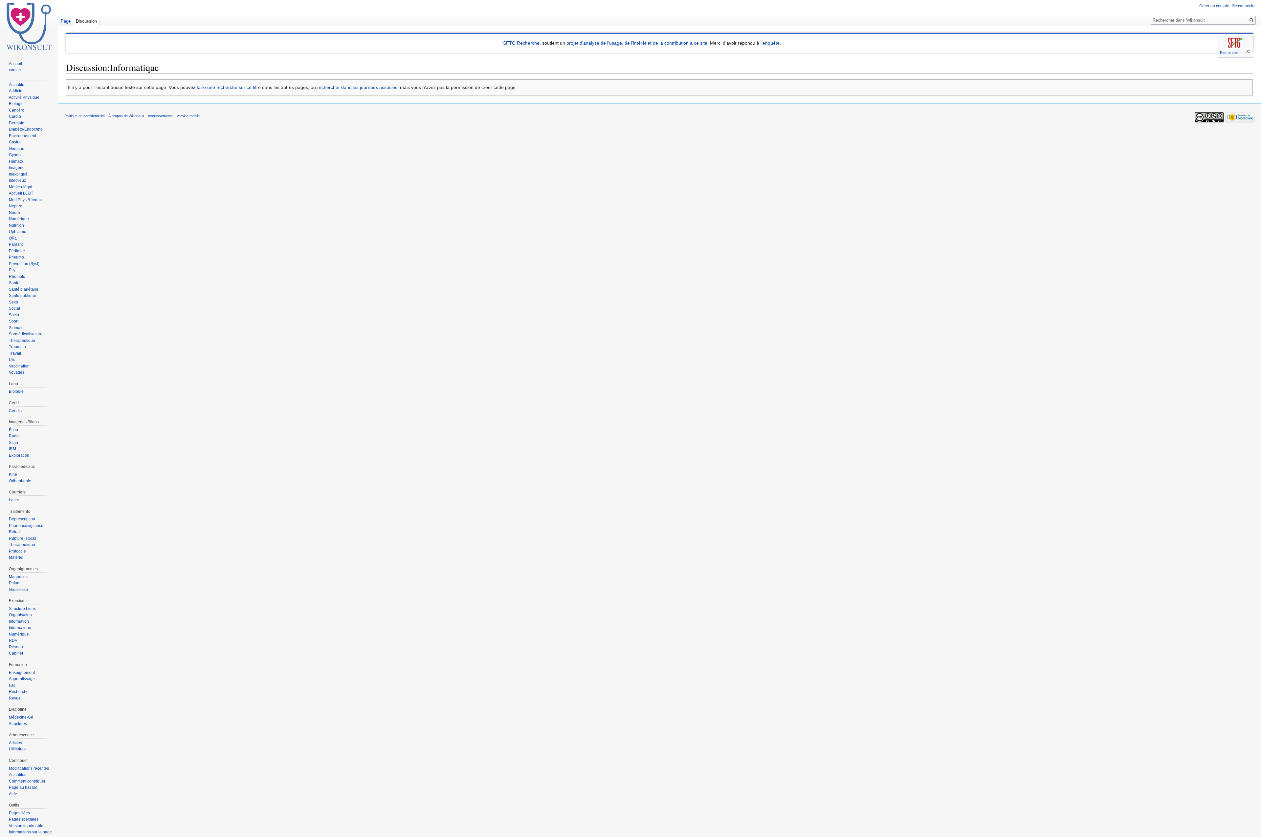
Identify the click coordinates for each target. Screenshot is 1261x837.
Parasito (16, 244)
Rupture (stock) (22, 538)
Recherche (1229, 52)
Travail (15, 353)
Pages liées (19, 813)
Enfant (14, 583)
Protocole (17, 551)
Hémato (16, 161)
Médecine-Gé (21, 717)
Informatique (20, 627)
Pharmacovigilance (26, 525)
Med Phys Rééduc (25, 200)
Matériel (16, 557)
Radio (14, 436)
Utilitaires (17, 749)
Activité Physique (24, 97)
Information (19, 621)
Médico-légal (20, 187)
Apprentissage (22, 679)
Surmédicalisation (25, 334)
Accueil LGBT (21, 193)
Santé (14, 283)
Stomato (16, 327)
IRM (12, 449)
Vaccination (19, 366)
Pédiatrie (17, 251)
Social (14, 308)
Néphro (15, 206)
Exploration (19, 455)
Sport (13, 321)
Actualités (17, 774)
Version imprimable (26, 826)
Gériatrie (16, 148)
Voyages (16, 372)
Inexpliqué (18, 174)
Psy (12, 270)
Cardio (15, 116)
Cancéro (16, 110)
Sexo (13, 302)
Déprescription (22, 519)
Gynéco (16, 155)
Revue (15, 698)
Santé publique (22, 295)
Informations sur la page (30, 832)
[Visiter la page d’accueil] (29, 26)
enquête (771, 43)
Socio (14, 315)
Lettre (14, 500)
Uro (12, 359)
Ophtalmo (17, 231)
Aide (13, 794)
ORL (13, 238)
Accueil (15, 63)
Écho (13, 430)
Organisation (20, 615)
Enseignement (22, 672)
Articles (15, 743)
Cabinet (16, 653)
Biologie (16, 103)
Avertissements (160, 116)
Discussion (86, 21)
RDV (13, 640)
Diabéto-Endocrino (26, 129)
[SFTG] (1235, 42)
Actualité (16, 84)
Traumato (17, 347)
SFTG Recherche (521, 43)
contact (15, 70)
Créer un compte (1214, 6)
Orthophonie (20, 481)
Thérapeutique (22, 340)
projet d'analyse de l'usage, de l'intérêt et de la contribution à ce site (636, 43)
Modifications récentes (29, 768)
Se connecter (1244, 6)
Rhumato (17, 276)
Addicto (15, 91)
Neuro (14, 212)
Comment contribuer (27, 781)
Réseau (16, 647)
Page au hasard (23, 787)
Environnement (22, 136)
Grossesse (18, 589)
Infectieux (17, 180)
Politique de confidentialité (84, 116)
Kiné (13, 474)
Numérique (19, 219)
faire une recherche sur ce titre (229, 87)
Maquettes (18, 577)
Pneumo (16, 257)
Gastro (15, 142)
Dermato (16, 123)
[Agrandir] (1248, 52)
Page (66, 21)
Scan (13, 442)
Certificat (17, 410)
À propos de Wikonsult (126, 116)
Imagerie (17, 167)
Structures (18, 724)
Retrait (15, 532)
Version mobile (188, 116)
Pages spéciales (23, 819)
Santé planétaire (23, 289)
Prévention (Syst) (24, 264)
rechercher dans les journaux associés (357, 87)
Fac (12, 685)
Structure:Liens (22, 608)
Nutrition (16, 225)
